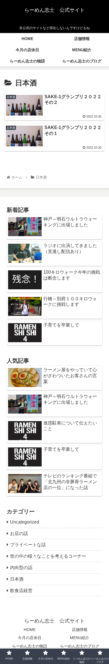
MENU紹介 (79, 637)
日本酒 (16, 579)
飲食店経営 (21, 590)
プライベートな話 (28, 544)
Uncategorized (24, 522)
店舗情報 (79, 629)
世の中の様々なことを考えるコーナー (48, 556)
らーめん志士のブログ (79, 646)
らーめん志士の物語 (29, 646)
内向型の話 (21, 567)
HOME (29, 629)
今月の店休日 (29, 637)
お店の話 (19, 533)
